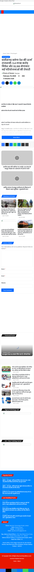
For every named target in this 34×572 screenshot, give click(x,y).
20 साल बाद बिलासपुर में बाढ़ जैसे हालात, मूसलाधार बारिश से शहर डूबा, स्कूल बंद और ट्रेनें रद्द (8, 211)
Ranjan (17, 73)
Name (3, 269)
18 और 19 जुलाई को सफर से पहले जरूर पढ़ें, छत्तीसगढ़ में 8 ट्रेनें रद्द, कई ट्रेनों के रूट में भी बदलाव (25, 232)
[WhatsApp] (15, 83)
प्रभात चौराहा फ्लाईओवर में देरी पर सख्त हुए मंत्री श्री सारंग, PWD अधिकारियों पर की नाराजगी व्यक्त (21, 376)
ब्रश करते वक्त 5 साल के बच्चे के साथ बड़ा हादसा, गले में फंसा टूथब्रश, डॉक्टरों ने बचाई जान (21, 399)
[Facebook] (3, 83)
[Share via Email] (23, 144)
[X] (7, 83)
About (19, 561)
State (8, 53)
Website (3, 282)
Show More (16, 137)
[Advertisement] (17, 32)
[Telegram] (19, 83)
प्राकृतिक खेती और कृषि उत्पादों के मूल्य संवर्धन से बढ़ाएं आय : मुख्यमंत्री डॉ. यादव (22, 384)
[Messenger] (11, 83)
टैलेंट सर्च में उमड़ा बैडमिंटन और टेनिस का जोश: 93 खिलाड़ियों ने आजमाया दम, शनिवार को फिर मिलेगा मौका (22, 368)
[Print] (27, 144)
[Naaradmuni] (17, 3)
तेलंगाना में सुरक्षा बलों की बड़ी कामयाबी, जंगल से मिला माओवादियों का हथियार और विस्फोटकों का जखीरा (25, 212)
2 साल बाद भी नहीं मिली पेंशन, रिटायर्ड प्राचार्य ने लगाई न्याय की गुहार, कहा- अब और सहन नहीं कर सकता (8, 232)
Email (3, 276)
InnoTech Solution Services (17, 558)
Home (4, 53)
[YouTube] (16, 549)
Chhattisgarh (13, 53)
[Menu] (32, 4)
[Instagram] (22, 549)
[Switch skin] (29, 4)
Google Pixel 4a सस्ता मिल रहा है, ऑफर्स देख (16, 354)
